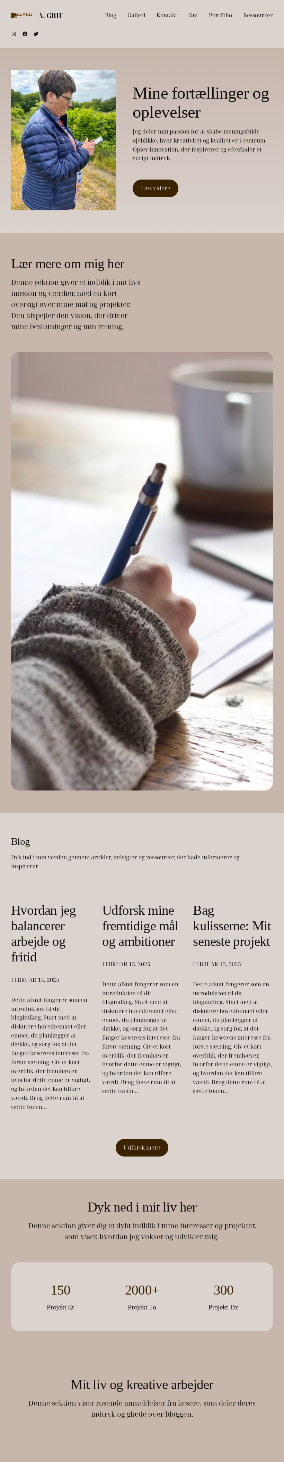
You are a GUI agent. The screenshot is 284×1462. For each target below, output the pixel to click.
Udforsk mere (142, 1147)
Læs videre (155, 188)
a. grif (50, 15)
